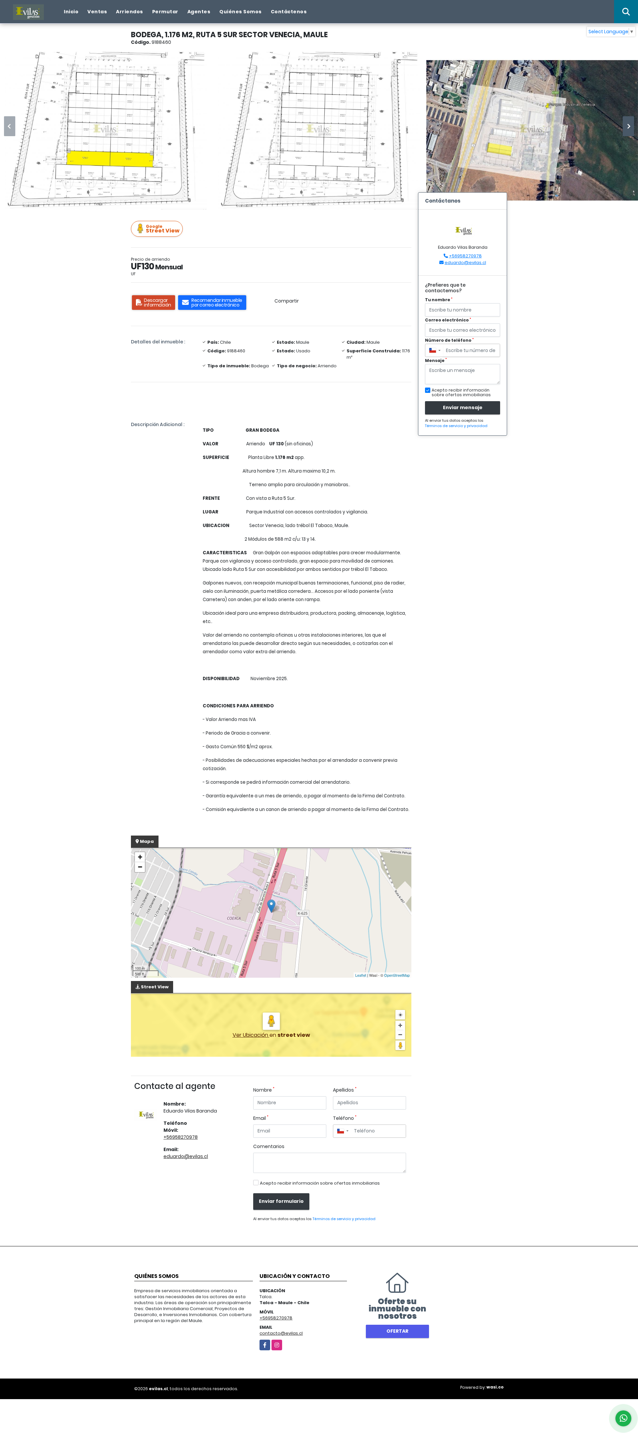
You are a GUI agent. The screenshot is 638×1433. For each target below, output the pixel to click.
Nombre (263, 1090)
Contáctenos (289, 11)
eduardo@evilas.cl (185, 1156)
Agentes (199, 11)
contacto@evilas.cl (281, 1333)
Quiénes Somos (240, 11)
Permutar (165, 11)
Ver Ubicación (251, 1035)
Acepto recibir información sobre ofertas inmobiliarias (320, 1183)
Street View (162, 229)
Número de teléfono (449, 340)
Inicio (71, 11)
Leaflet (360, 975)
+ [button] (140, 857)
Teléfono (345, 1118)
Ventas (97, 11)
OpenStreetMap (397, 975)
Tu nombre (439, 300)
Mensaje (436, 360)
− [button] (140, 867)
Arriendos (129, 11)
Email (260, 1118)
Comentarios (268, 1146)
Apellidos (345, 1090)
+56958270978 (180, 1137)
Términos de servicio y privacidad (343, 1218)
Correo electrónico (448, 320)
